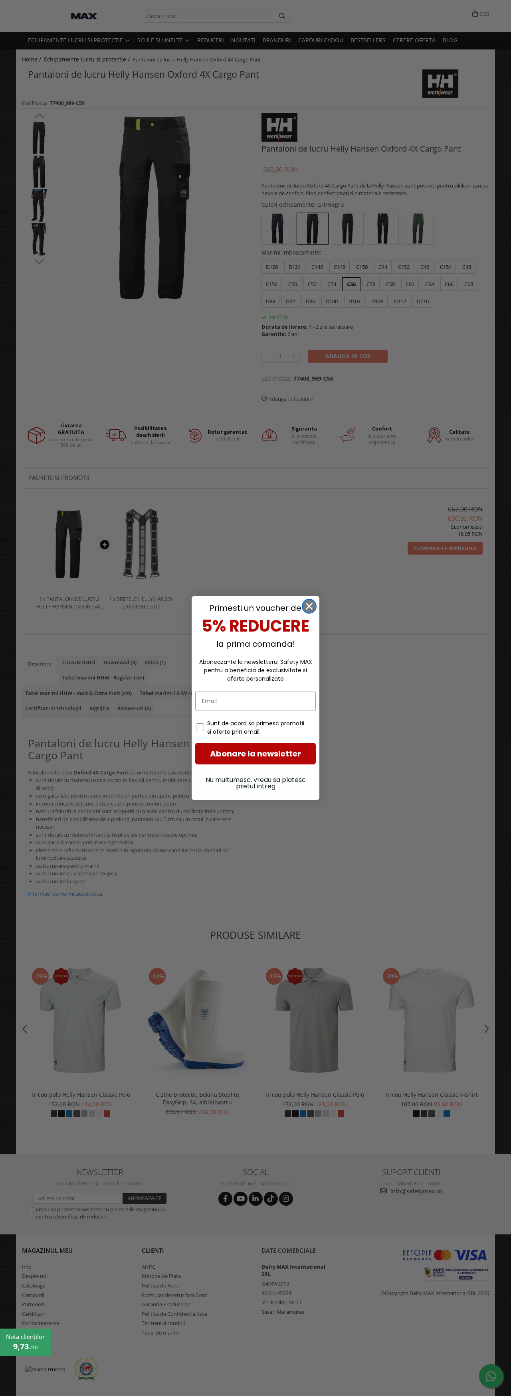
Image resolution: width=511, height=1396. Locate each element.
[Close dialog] (309, 606)
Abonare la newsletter (255, 753)
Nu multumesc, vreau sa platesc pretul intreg (256, 783)
